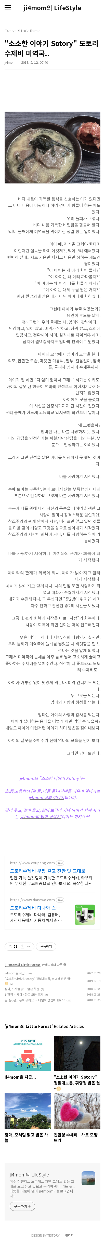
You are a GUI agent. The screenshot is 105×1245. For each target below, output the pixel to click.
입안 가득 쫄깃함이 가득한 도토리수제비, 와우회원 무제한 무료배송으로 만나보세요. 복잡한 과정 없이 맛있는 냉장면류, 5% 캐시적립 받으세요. (51, 880)
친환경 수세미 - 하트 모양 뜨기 (24, 994)
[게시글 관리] (28, 946)
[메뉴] (8, 8)
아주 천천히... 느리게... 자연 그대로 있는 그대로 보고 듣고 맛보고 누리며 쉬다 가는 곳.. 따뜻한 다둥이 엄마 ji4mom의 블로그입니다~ (42, 1188)
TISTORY (53, 1235)
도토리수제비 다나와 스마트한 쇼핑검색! (37, 908)
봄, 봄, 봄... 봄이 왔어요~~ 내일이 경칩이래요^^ (35, 1000)
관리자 (69, 1235)
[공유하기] (22, 946)
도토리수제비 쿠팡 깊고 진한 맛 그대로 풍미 (50, 871)
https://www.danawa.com (32, 900)
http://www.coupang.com (32, 863)
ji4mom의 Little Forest (23, 964)
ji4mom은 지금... (16, 973)
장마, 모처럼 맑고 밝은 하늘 (22, 989)
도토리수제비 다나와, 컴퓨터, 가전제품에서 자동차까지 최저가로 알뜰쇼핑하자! (36, 917)
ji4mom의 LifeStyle (52, 7)
